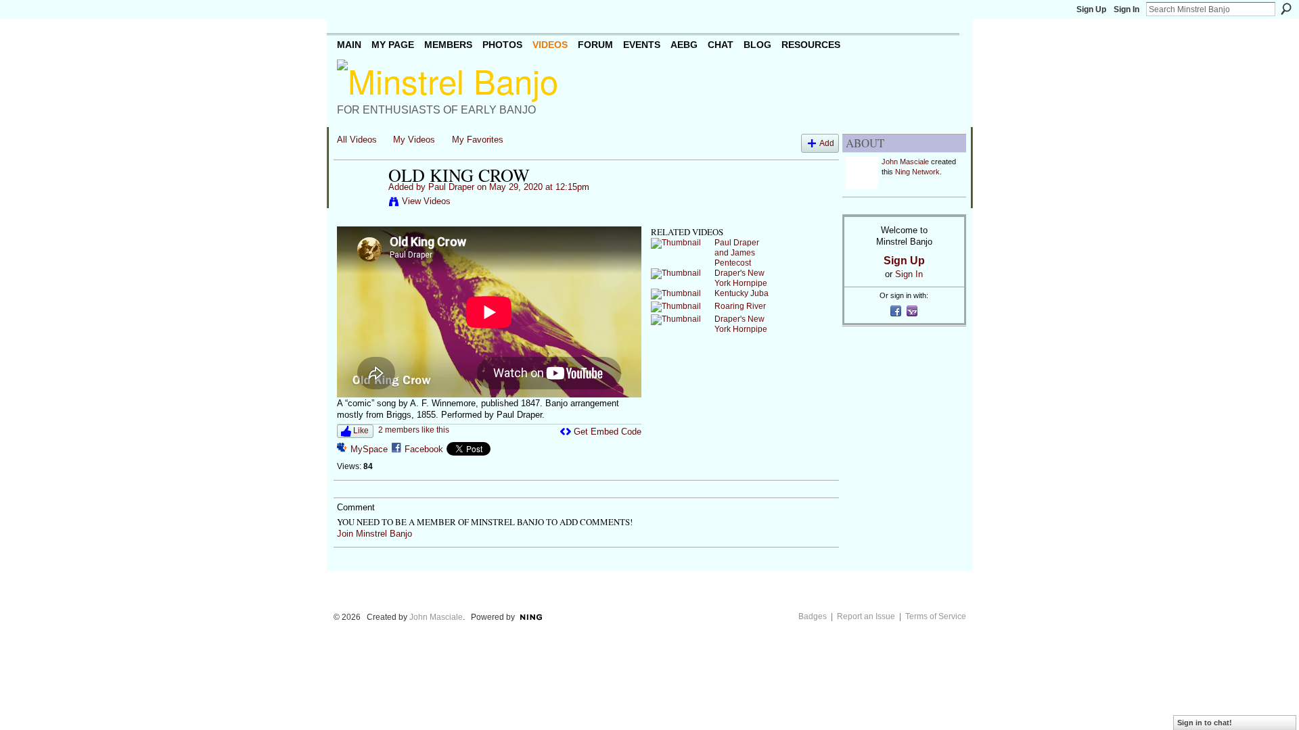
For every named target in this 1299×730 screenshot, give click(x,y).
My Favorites (477, 140)
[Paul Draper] (362, 203)
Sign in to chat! (1204, 723)
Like (361, 430)
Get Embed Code (607, 432)
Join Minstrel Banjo (374, 534)
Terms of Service (935, 616)
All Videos (357, 140)
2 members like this (413, 430)
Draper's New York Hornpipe (740, 278)
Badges (812, 616)
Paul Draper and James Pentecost (736, 253)
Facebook (424, 449)
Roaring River (740, 306)
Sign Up (1091, 9)
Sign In (1126, 9)
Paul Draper (451, 187)
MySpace (369, 449)
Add (826, 143)
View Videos (426, 201)
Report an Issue (866, 616)
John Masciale (905, 161)
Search (1286, 9)
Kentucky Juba (741, 293)
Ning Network (917, 172)
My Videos (414, 140)
